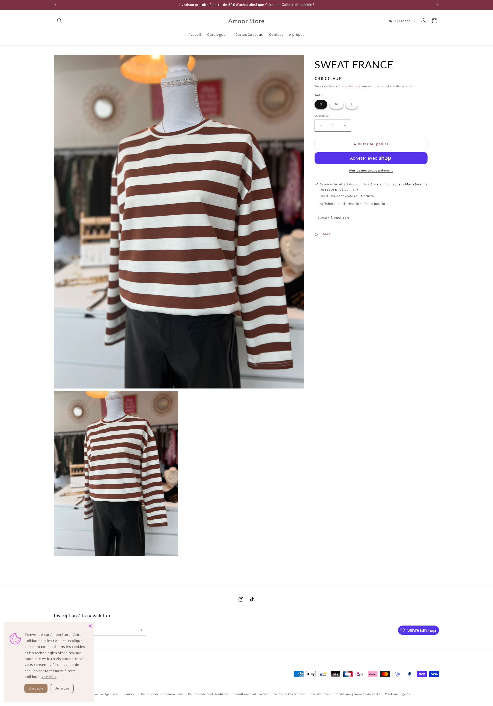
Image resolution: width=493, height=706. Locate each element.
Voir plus (49, 676)
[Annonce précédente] (55, 5)
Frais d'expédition (353, 86)
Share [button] (325, 234)
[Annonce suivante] (437, 5)
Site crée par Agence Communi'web (110, 694)
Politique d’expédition (289, 693)
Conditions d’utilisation (251, 693)
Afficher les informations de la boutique (355, 204)
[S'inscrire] (140, 630)
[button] (59, 20)
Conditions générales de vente (357, 693)
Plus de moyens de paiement (371, 170)
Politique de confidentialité (208, 693)
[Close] (90, 626)
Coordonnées (320, 693)
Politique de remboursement (162, 693)
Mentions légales (397, 693)
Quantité (322, 115)
